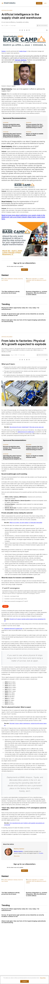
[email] (29, 30)
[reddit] (26, 30)
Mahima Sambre (6, 355)
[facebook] (20, 30)
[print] (46, 30)
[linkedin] (22, 30)
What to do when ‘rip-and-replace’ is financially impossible (26, 522)
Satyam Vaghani (20, 60)
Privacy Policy (43, 977)
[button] (2, 3)
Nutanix (4, 51)
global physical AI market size (26, 431)
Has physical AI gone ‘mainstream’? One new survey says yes (27, 427)
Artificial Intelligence (7, 10)
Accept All (24, 981)
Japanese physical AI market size (13, 628)
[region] (24, 980)
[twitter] (24, 30)
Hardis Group (22, 51)
